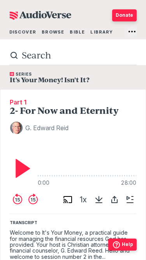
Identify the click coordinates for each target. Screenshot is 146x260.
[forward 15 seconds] (33, 199)
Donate (124, 15)
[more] (132, 31)
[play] (21, 168)
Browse (53, 32)
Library (101, 32)
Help (127, 244)
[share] (114, 199)
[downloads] (99, 199)
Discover (22, 32)
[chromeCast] (68, 199)
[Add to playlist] (130, 199)
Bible (77, 32)
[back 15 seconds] (17, 199)
